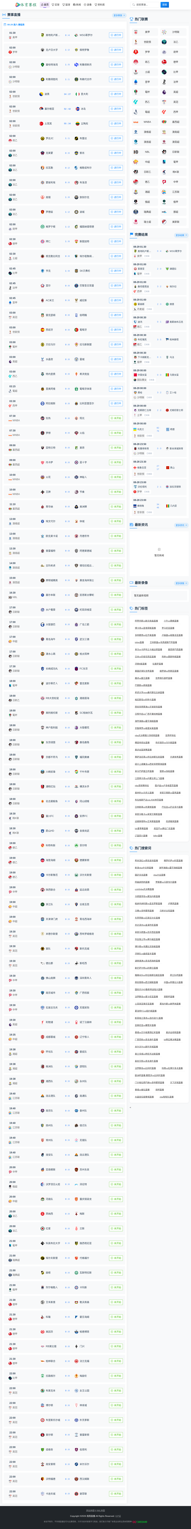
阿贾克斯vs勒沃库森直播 (146, 621)
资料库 (101, 4)
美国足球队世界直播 (144, 671)
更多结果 (180, 235)
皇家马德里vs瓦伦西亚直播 (147, 932)
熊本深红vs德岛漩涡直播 (146, 860)
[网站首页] (25, 4)
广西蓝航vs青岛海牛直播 (146, 1039)
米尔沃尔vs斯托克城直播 (146, 1047)
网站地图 (90, 1510)
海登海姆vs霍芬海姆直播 (146, 721)
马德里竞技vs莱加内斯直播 (147, 896)
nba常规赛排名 (142, 785)
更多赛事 (118, 15)
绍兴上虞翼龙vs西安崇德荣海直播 (150, 764)
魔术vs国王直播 (142, 678)
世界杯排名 (170, 735)
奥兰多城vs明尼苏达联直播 (147, 1054)
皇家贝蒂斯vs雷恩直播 (170, 792)
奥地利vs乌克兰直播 (144, 792)
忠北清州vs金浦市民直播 (146, 925)
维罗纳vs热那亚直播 (169, 671)
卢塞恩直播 (173, 903)
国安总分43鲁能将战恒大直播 (148, 989)
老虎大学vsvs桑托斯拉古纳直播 (149, 692)
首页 (46, 4)
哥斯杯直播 (169, 996)
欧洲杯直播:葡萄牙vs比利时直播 (150, 1075)
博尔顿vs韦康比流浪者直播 (147, 946)
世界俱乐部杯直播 (163, 678)
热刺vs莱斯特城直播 (171, 656)
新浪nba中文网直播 (144, 868)
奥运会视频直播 (173, 1032)
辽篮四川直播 (141, 835)
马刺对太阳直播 (167, 910)
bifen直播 (157, 835)
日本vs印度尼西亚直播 (145, 656)
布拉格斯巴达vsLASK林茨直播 (149, 800)
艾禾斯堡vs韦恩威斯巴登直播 (163, 642)
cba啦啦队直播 (167, 1097)
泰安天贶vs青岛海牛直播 (146, 1061)
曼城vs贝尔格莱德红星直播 (147, 1032)
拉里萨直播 (158, 664)
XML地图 (100, 1510)
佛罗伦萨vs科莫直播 (173, 860)
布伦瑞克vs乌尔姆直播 (165, 742)
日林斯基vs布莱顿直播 (145, 807)
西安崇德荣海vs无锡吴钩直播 (148, 707)
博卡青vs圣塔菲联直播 (145, 628)
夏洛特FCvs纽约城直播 (146, 1011)
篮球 (67, 4)
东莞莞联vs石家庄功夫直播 (147, 918)
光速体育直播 (176, 757)
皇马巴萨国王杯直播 (144, 771)
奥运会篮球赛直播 (143, 750)
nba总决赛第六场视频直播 (147, 735)
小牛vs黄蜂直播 (171, 621)
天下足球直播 (176, 1082)
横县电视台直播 (142, 742)
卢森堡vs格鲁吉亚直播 (172, 635)
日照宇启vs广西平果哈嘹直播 (148, 714)
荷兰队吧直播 (176, 975)
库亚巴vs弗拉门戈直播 (164, 828)
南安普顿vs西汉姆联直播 (146, 982)
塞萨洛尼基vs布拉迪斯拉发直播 (149, 757)
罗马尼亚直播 (168, 628)
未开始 (117, 418)
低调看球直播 (172, 821)
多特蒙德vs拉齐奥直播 (145, 635)
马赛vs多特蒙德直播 (144, 910)
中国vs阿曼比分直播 (173, 982)
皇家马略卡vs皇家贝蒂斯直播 (148, 814)
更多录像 (180, 583)
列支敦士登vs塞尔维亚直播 (147, 939)
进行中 (117, 35)
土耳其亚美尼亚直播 (144, 1004)
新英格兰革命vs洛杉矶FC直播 (149, 1018)
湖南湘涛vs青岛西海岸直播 (147, 961)
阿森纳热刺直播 (142, 882)
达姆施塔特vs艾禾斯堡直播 (147, 821)
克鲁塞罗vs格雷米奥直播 (146, 728)
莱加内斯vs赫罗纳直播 (170, 1004)
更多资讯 (180, 525)
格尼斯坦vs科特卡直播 (145, 699)
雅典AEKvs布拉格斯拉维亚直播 (149, 975)
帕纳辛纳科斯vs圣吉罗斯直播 (148, 903)
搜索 (164, 4)
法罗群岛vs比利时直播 (145, 1068)
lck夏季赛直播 (141, 828)
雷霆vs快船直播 (167, 771)
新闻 (78, 4)
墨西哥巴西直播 (175, 649)
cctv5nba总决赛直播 (144, 889)
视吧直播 (159, 1089)
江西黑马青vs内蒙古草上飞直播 (149, 778)
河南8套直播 (141, 664)
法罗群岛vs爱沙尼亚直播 (146, 996)
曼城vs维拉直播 (142, 1089)
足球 (57, 4)
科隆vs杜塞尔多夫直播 (172, 1068)
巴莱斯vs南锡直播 (143, 685)
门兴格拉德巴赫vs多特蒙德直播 (149, 1082)
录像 (89, 4)
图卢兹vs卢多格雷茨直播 (166, 785)
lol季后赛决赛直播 (172, 1039)
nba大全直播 (159, 875)
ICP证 (118, 1516)
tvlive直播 (139, 642)
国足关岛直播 (141, 875)
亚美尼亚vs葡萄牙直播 (145, 1025)
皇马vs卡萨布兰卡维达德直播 (148, 649)
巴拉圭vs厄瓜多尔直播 (172, 807)
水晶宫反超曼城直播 (144, 1097)
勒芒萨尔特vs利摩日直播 (146, 968)
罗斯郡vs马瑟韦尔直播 (165, 882)
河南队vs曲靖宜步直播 (145, 953)
